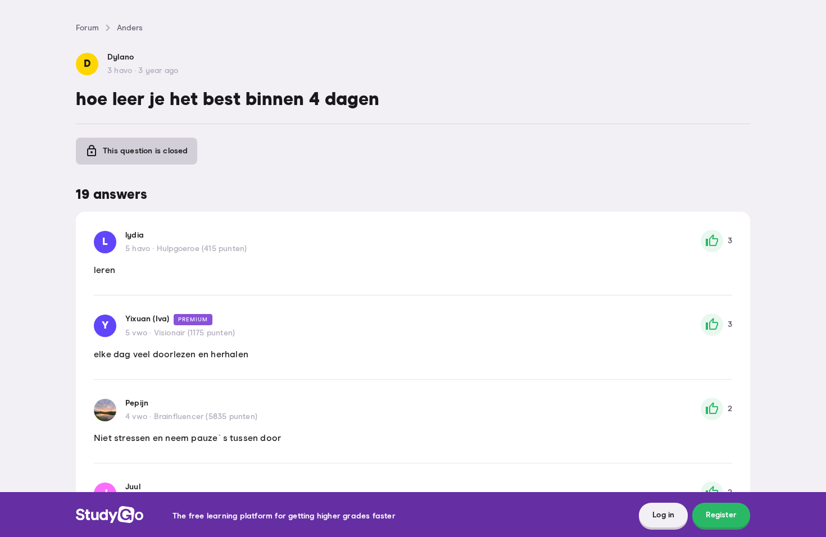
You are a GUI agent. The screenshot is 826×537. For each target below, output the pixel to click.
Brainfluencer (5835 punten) (205, 417)
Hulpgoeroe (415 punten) (202, 249)
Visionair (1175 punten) (194, 333)
